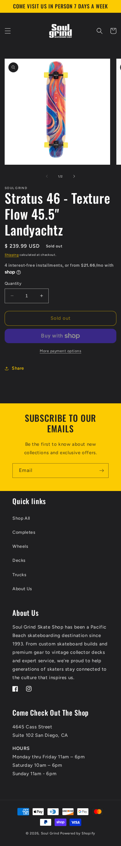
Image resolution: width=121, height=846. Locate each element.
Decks (19, 560)
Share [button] (18, 368)
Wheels (20, 546)
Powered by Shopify (77, 833)
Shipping (12, 255)
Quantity (13, 283)
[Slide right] (74, 176)
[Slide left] (47, 176)
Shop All (21, 518)
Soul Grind (50, 833)
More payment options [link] (60, 351)
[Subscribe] (101, 470)
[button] (8, 31)
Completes (23, 532)
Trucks (19, 574)
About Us (22, 588)
